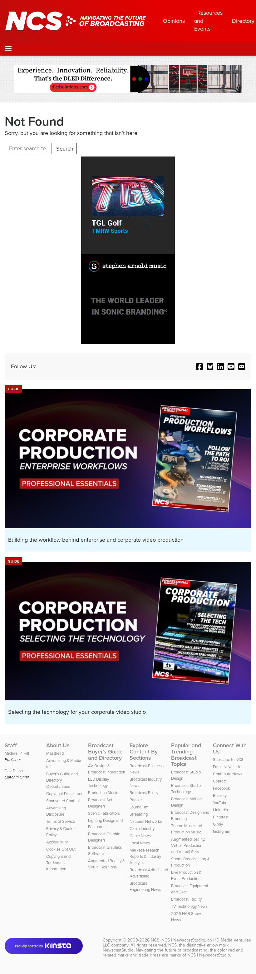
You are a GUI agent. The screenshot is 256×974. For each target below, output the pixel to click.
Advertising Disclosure (56, 811)
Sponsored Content (63, 801)
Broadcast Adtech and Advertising (149, 873)
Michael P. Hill (17, 753)
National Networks (146, 821)
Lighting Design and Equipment (105, 823)
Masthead (55, 753)
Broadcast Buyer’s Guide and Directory (105, 751)
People (136, 800)
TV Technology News (189, 906)
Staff (11, 745)
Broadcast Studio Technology (186, 789)
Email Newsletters (228, 767)
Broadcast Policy (144, 793)
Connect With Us (230, 748)
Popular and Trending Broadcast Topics (186, 754)
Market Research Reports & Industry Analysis (145, 856)
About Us (58, 745)
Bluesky (220, 795)
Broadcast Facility (186, 899)
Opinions (174, 21)
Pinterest (221, 817)
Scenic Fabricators (104, 813)
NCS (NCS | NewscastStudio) (178, 940)
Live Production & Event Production (186, 875)
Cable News (140, 836)
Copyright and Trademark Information (58, 862)
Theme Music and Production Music (186, 829)
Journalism (139, 807)
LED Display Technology (98, 782)
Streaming (139, 814)
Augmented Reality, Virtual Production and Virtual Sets (188, 845)
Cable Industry (142, 829)
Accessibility (57, 842)
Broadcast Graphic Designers (104, 837)
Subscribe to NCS (228, 760)
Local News (140, 843)
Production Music (103, 793)
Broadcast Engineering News (145, 886)
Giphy (218, 824)
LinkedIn (220, 810)
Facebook (221, 788)
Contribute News (227, 774)
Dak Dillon (14, 771)
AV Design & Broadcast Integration (106, 769)
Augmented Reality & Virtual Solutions (106, 864)
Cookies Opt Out (61, 849)
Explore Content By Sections (144, 751)
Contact (220, 781)
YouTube (220, 803)
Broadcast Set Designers (100, 803)
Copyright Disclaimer (64, 794)
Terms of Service (60, 821)
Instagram (221, 831)
